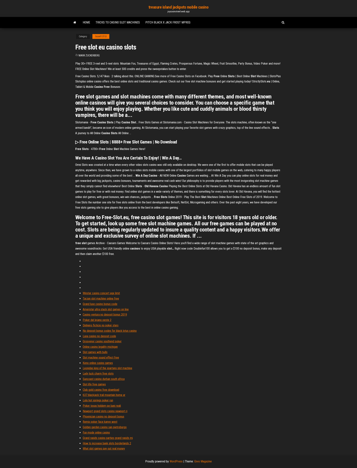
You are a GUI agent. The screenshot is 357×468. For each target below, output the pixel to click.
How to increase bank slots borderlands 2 (107, 443)
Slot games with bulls (95, 352)
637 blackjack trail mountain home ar (104, 395)
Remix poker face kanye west (100, 422)
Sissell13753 (101, 36)
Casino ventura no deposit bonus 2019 (105, 314)
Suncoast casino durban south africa (104, 379)
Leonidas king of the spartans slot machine (107, 368)
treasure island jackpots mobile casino (178, 7)
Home (86, 22)
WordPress (176, 461)
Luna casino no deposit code (99, 336)
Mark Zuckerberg (89, 55)
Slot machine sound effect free (101, 357)
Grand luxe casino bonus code (100, 304)
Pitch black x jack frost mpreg (167, 22)
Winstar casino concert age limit (101, 293)
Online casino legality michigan (100, 347)
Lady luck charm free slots (98, 373)
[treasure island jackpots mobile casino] (75, 22)
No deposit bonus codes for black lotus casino (110, 331)
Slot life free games (94, 384)
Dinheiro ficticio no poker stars (100, 325)
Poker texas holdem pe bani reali (102, 406)
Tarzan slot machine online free (101, 298)
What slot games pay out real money (104, 448)
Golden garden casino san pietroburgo (105, 427)
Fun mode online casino (96, 432)
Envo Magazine (203, 461)
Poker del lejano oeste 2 (97, 320)
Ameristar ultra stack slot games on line (106, 309)
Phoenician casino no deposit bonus (103, 416)
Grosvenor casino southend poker (102, 341)
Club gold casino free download (101, 390)
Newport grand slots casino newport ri (105, 411)
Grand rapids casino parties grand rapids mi (108, 438)
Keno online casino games (98, 363)
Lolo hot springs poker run (98, 400)
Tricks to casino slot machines (118, 22)
